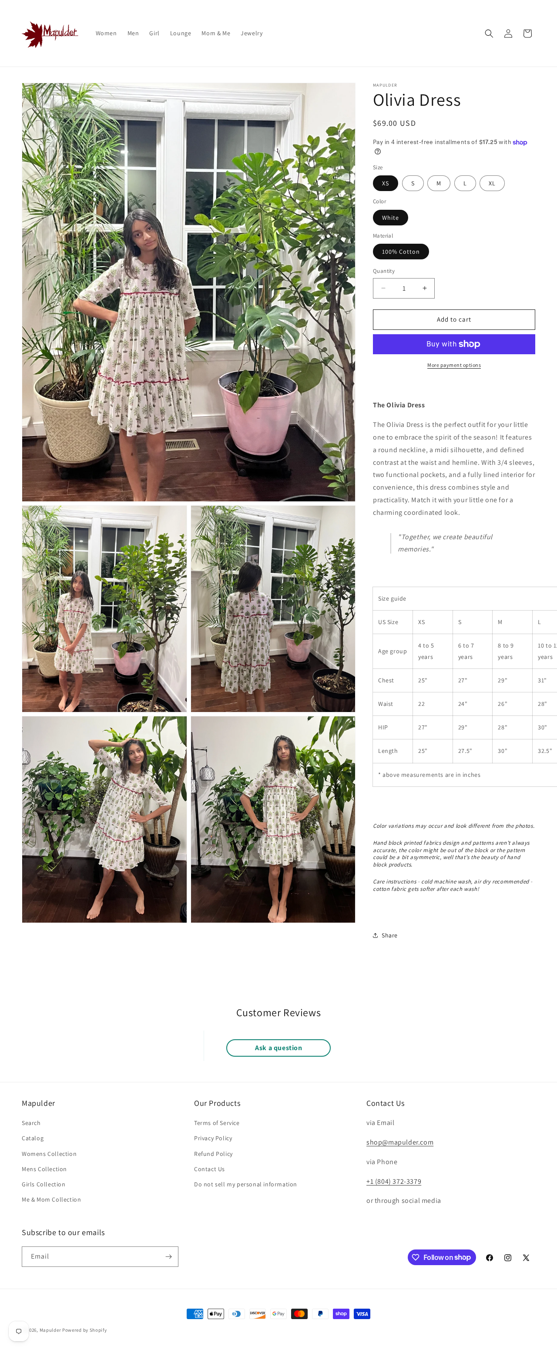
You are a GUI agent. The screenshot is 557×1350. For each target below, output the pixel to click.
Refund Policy (213, 1154)
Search (31, 1123)
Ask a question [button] (278, 1047)
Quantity (384, 271)
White (390, 218)
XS (385, 183)
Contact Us (209, 1169)
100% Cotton (401, 251)
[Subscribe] (168, 1256)
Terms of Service (217, 1123)
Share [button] (390, 935)
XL (492, 183)
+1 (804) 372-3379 (393, 1181)
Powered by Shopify (84, 1330)
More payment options (454, 365)
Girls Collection (44, 1184)
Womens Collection (49, 1154)
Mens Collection (44, 1169)
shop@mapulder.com (399, 1142)
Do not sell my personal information (245, 1184)
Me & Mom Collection (51, 1199)
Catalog (33, 1138)
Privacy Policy (213, 1138)
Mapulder (50, 1330)
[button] (489, 33)
